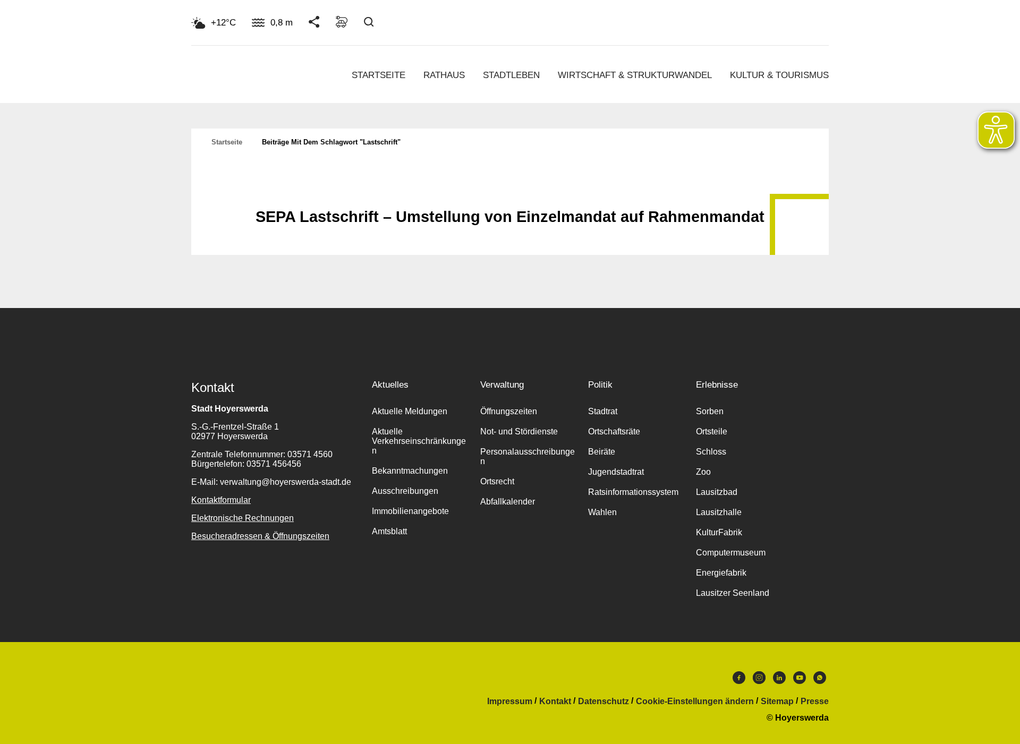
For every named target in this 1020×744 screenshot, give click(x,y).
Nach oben (510, 191)
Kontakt (555, 701)
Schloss (711, 451)
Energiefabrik (721, 572)
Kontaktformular (221, 499)
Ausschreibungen (405, 490)
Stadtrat (602, 411)
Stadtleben (511, 75)
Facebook (739, 680)
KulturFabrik (719, 532)
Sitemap (777, 701)
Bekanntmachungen (410, 470)
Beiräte (601, 451)
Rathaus (444, 75)
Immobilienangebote (410, 511)
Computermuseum (731, 552)
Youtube (799, 680)
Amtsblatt (389, 531)
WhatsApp (820, 680)
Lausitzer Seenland (732, 592)
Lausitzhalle (719, 512)
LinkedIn (779, 680)
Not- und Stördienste (519, 431)
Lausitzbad (716, 492)
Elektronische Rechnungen (242, 518)
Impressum (509, 701)
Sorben (710, 411)
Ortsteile (711, 431)
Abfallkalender (507, 501)
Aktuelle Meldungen (409, 411)
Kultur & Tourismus (779, 75)
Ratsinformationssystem (633, 492)
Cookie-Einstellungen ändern (695, 701)
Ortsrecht (497, 481)
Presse (815, 701)
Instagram (759, 680)
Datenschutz (603, 701)
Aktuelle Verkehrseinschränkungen (419, 441)
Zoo (703, 471)
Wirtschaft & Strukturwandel (635, 75)
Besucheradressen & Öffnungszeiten (260, 536)
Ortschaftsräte (614, 431)
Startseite (378, 75)
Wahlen (602, 512)
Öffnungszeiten (508, 411)
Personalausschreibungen (527, 456)
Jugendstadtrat (616, 471)
